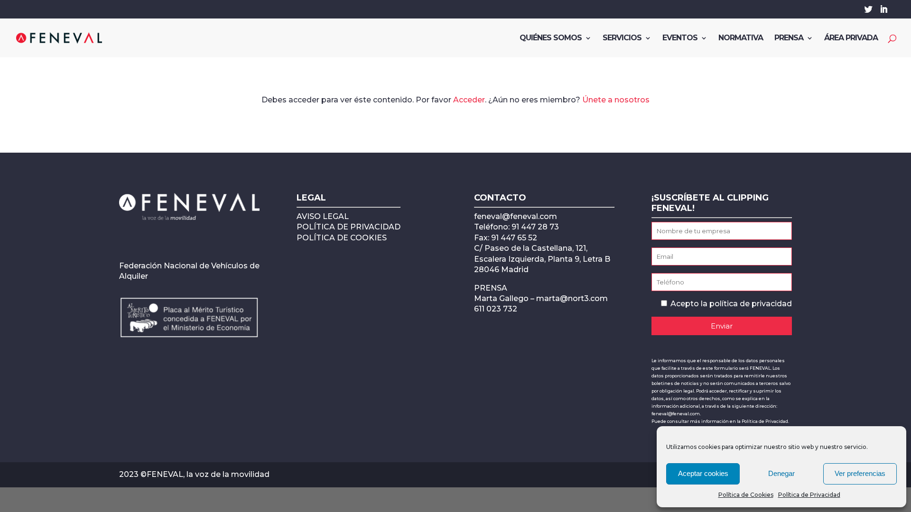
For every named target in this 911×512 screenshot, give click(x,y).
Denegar (781, 473)
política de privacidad (750, 303)
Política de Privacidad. (765, 421)
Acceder (469, 99)
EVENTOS (679, 38)
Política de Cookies (745, 494)
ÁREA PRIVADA (851, 38)
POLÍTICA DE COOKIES (342, 237)
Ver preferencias (860, 473)
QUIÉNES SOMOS (551, 38)
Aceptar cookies (703, 473)
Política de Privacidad (809, 494)
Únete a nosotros (616, 99)
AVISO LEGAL (323, 216)
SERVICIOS (622, 38)
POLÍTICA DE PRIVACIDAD (348, 226)
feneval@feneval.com (515, 216)
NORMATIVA (740, 38)
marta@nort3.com (572, 298)
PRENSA (788, 38)
